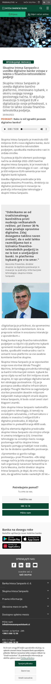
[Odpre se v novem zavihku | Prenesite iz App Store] (31, 539)
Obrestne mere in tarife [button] (14, 606)
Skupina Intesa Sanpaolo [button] (15, 591)
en (49, 2)
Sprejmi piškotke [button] (25, 663)
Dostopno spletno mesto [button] (15, 614)
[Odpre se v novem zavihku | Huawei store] (11, 546)
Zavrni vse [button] (25, 671)
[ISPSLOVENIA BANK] (14, 8)
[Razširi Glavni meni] (47, 8)
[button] (49, 645)
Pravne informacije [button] (12, 599)
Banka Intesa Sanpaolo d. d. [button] (17, 583)
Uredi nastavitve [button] (26, 678)
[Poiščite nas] (39, 2)
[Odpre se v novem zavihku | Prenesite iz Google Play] (11, 539)
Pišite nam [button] (25, 512)
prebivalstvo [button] (8, 2)
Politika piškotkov (27, 658)
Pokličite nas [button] (25, 499)
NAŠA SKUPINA (30, 2)
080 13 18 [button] (25, 506)
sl (44, 2)
